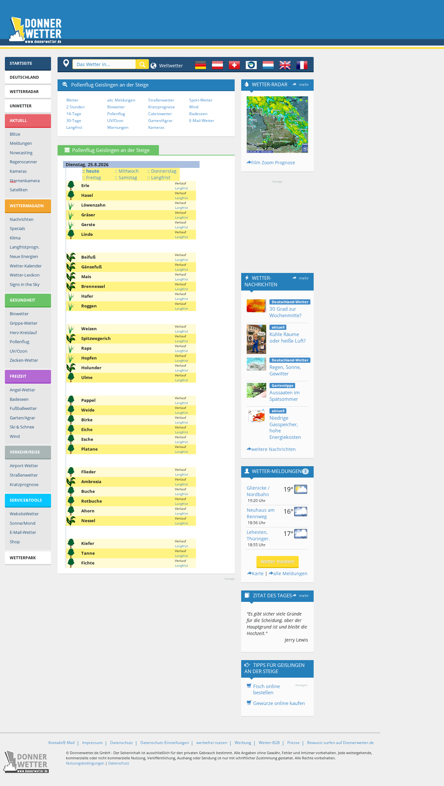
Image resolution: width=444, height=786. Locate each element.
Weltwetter (170, 65)
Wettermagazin (27, 206)
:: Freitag (91, 177)
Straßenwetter (24, 475)
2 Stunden (75, 107)
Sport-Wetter (201, 100)
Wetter (72, 100)
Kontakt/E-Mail (61, 742)
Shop (15, 542)
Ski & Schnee (22, 427)
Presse (293, 742)
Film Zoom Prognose (273, 162)
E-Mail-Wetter (23, 532)
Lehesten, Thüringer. (258, 535)
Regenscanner (23, 162)
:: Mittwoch (127, 171)
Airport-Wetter (24, 465)
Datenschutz (121, 742)
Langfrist (74, 127)
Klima (15, 238)
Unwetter (21, 106)
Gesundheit (22, 300)
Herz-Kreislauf (23, 332)
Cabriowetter (160, 113)
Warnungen (117, 127)
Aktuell (18, 120)
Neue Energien (24, 256)
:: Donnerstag (161, 171)
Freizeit (18, 376)
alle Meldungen (290, 573)
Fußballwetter (23, 408)
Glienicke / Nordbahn (258, 491)
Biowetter (19, 314)
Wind (15, 436)
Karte (258, 573)
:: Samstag (126, 177)
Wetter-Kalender (26, 266)
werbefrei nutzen (211, 742)
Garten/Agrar (22, 418)
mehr (304, 84)
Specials (17, 228)
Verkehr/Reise (25, 452)
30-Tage (73, 120)
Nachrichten (21, 219)
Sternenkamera (25, 181)
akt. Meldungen (121, 100)
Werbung (243, 742)
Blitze (15, 134)
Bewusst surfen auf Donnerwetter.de (340, 742)
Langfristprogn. (24, 247)
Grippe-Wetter (23, 323)
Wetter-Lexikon (25, 275)
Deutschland (24, 77)
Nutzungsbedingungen (85, 763)
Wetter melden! (277, 561)
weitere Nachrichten (273, 449)
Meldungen (21, 143)
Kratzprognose (24, 484)
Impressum (92, 742)
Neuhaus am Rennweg (261, 513)
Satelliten (19, 190)
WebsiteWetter (24, 514)
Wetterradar (24, 91)
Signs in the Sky (25, 284)
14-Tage (73, 113)
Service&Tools (26, 500)
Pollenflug (19, 342)
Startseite (21, 63)
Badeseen (19, 399)
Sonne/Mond (22, 523)
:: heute (90, 171)
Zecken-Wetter (24, 360)
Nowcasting (21, 153)
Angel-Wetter (22, 390)
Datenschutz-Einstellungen (164, 742)
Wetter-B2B (269, 742)
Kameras (18, 171)
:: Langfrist (158, 177)
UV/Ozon (18, 351)
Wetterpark (23, 558)
